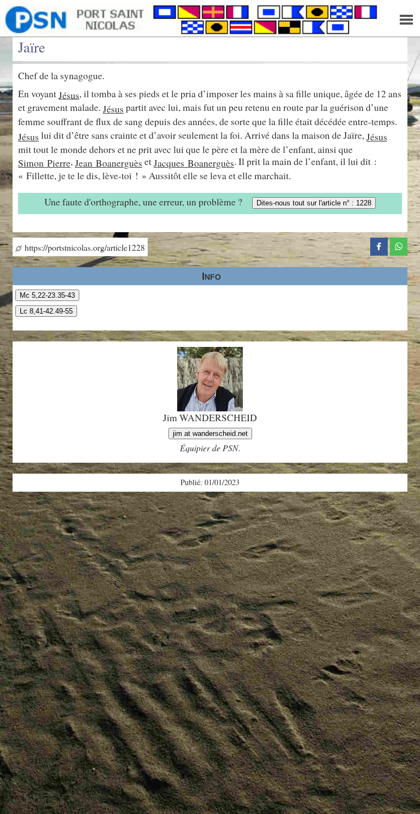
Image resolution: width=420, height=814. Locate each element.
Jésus (69, 94)
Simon (32, 162)
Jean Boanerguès (108, 162)
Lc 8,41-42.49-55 (46, 311)
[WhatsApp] (398, 244)
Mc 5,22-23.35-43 (47, 295)
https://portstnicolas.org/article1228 (83, 247)
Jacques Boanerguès (194, 162)
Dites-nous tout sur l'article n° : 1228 (313, 203)
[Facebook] (379, 244)
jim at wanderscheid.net (210, 433)
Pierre (59, 162)
